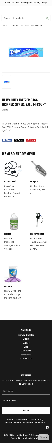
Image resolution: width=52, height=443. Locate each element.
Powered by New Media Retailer (25, 438)
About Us (26, 350)
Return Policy (37, 419)
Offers (26, 338)
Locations (26, 354)
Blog (26, 346)
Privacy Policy (22, 419)
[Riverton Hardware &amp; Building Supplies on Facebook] (47, 427)
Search (10, 419)
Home (4, 25)
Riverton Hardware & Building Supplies (28, 435)
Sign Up (26, 410)
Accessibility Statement (34, 422)
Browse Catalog (26, 335)
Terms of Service (13, 422)
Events (26, 342)
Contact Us (26, 358)
